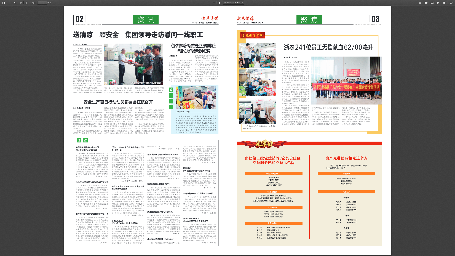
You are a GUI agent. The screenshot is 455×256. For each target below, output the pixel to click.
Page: (33, 2)
